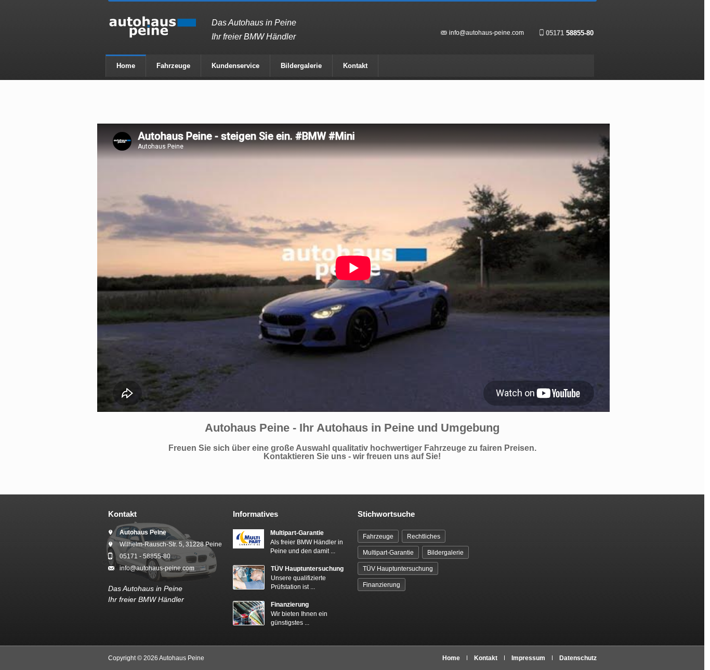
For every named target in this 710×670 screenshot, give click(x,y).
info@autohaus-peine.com (486, 32)
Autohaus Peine (181, 658)
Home (125, 66)
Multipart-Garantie (297, 533)
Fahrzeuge (173, 66)
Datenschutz (578, 658)
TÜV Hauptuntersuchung (307, 568)
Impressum (528, 658)
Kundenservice (235, 66)
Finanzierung (290, 604)
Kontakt (355, 66)
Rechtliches (423, 536)
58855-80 (570, 33)
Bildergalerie (301, 66)
